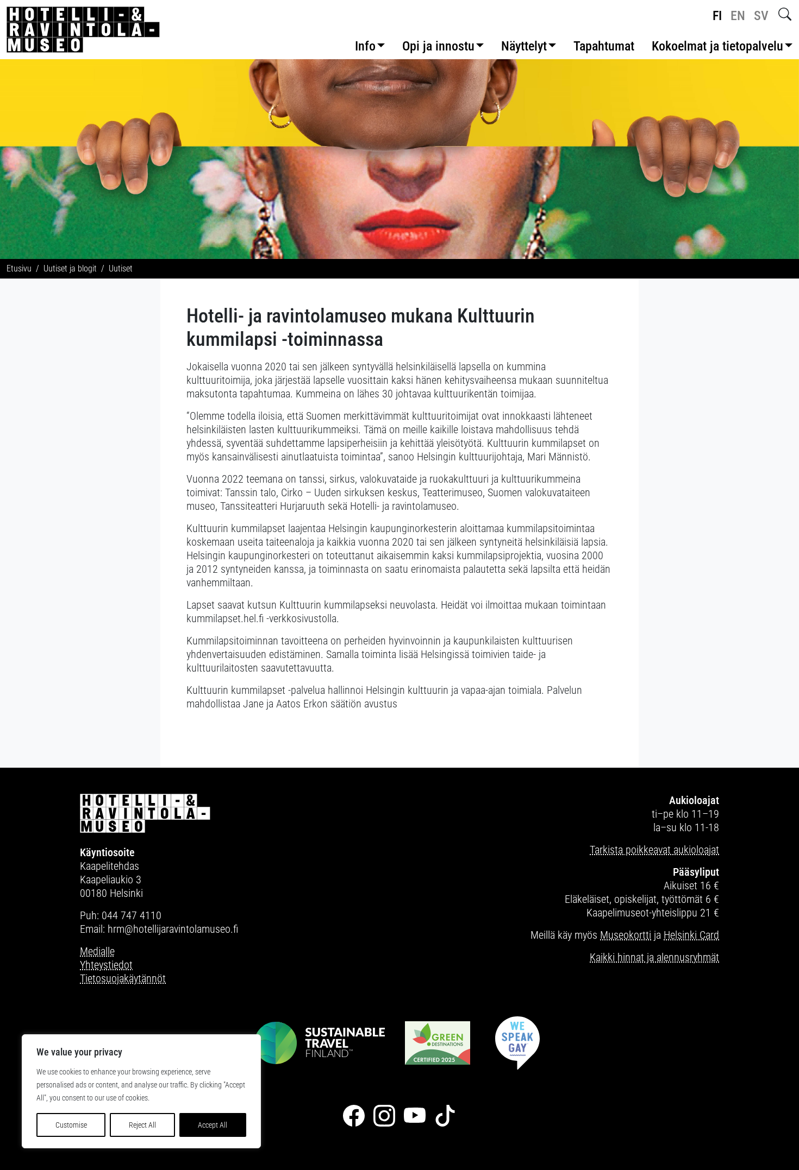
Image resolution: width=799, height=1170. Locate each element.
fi (717, 15)
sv (761, 15)
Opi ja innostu (438, 46)
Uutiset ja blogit (70, 268)
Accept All (212, 1125)
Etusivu (19, 268)
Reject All (142, 1125)
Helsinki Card (691, 934)
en (738, 15)
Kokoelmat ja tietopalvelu (717, 46)
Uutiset (121, 268)
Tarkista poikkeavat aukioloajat (654, 849)
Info (365, 46)
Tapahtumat (603, 46)
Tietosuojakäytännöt (123, 978)
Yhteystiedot (106, 964)
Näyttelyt (524, 46)
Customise (71, 1125)
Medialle (97, 951)
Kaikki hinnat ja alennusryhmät (654, 957)
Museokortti (625, 934)
